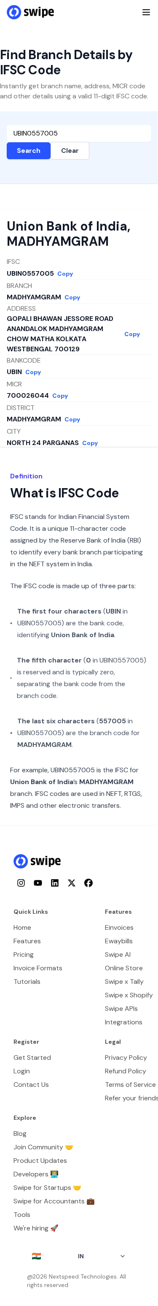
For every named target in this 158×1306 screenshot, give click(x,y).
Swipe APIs (121, 1008)
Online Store (124, 968)
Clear (70, 150)
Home (22, 927)
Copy (65, 273)
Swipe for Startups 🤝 (47, 1187)
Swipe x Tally (124, 981)
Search (28, 150)
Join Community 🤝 (43, 1147)
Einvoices (119, 927)
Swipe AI (118, 954)
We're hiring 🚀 (36, 1228)
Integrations (123, 1022)
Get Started (32, 1057)
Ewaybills (119, 941)
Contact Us (31, 1084)
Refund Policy (125, 1071)
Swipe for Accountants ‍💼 (54, 1201)
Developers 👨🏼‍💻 (36, 1174)
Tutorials (26, 981)
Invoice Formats (37, 968)
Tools (21, 1214)
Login (21, 1071)
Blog (20, 1133)
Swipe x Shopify (129, 995)
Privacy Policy (126, 1057)
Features (27, 941)
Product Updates (40, 1160)
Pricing (23, 954)
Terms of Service (130, 1084)
